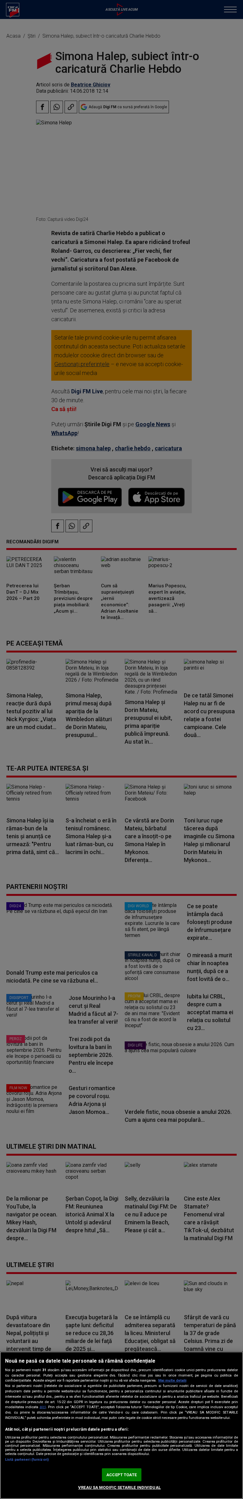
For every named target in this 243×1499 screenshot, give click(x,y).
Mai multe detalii (172, 1380)
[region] (121, 1425)
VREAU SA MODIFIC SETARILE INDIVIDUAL (119, 1487)
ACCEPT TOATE (121, 1474)
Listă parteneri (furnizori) (27, 1460)
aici (43, 1407)
